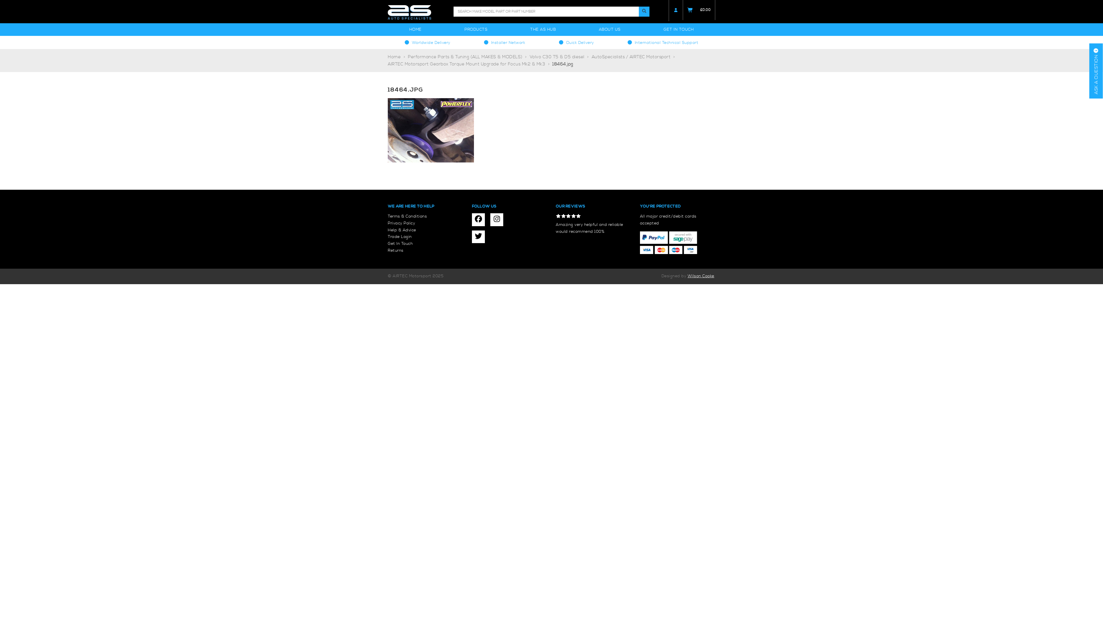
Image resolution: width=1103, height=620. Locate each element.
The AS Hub (543, 29)
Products (475, 29)
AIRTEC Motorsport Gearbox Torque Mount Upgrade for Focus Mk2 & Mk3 (466, 64)
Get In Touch (679, 29)
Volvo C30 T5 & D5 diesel (557, 57)
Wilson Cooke (701, 276)
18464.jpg (562, 64)
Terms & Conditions (407, 216)
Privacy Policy (401, 223)
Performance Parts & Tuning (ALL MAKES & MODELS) (465, 57)
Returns (396, 250)
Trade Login (400, 236)
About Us (610, 29)
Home (415, 29)
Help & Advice (402, 230)
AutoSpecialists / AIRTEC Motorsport (631, 57)
